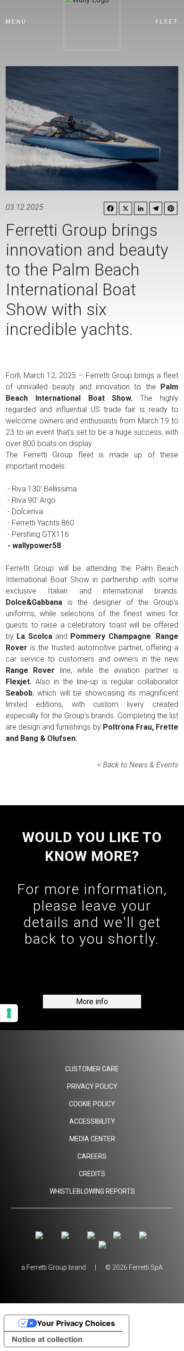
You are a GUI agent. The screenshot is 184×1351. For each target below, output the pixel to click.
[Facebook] (66, 1235)
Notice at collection (47, 1339)
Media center (92, 1139)
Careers (92, 1156)
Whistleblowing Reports (92, 1191)
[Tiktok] (144, 1235)
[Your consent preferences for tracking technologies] (9, 1013)
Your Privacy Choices (76, 1323)
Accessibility (92, 1121)
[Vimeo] (118, 1235)
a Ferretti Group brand (53, 1267)
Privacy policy (92, 1086)
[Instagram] (40, 1235)
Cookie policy (92, 1104)
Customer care (92, 1069)
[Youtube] (92, 1235)
